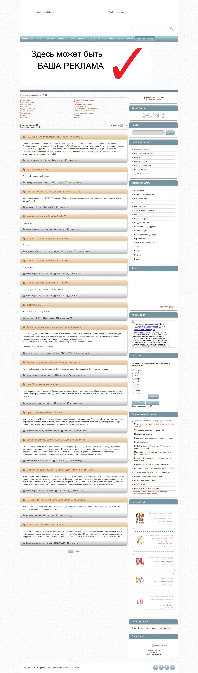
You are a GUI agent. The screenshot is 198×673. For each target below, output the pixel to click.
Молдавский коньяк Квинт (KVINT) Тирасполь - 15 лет (53, 191)
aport (137, 381)
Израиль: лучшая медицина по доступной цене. (153, 438)
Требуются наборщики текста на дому (46, 524)
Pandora (45, 176)
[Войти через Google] (158, 115)
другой (137, 393)
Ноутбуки (29, 318)
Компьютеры (25, 104)
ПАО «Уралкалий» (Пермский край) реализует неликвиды (55, 137)
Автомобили (25, 100)
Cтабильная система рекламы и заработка (151, 464)
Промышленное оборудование (86, 109)
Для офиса (78, 102)
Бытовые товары (27, 102)
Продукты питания (27, 109)
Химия (23, 115)
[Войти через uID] (144, 115)
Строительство (26, 113)
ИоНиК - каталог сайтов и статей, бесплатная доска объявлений (152, 447)
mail (136, 376)
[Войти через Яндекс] (153, 115)
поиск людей (152, 493)
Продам (23, 117)
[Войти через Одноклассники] (163, 115)
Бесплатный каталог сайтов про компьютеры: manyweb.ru (153, 459)
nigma (137, 390)
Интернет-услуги (167, 562)
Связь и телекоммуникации (85, 111)
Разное (77, 115)
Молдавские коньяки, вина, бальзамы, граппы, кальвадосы (56, 500)
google (137, 379)
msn (136, 387)
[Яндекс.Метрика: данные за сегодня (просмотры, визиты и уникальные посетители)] (159, 645)
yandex (138, 373)
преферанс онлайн (139, 493)
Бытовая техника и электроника (39, 252)
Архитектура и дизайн (35, 461)
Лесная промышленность (84, 104)
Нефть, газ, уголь (81, 106)
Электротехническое (34, 160)
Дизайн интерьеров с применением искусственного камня (56, 440)
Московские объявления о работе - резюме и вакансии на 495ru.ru (152, 453)
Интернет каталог (141, 442)
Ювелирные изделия (34, 183)
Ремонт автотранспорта (35, 403)
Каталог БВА (139, 484)
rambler (138, 370)
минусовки (164, 491)
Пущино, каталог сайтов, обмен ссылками (154, 425)
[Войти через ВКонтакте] (148, 115)
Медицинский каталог (143, 434)
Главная (23, 95)
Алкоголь (29, 207)
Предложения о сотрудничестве (39, 431)
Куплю (76, 117)
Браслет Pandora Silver (38, 169)
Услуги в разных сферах (84, 113)
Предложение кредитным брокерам (44, 412)
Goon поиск (136, 491)
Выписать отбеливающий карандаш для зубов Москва (54, 362)
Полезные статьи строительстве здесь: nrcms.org (154, 468)
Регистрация (150, 100)
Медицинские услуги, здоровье (38, 353)
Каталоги (170, 605)
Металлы (24, 106)
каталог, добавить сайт (150, 491)
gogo (137, 384)
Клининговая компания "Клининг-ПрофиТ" (48, 238)
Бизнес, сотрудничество (84, 100)
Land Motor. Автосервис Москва (42, 384)
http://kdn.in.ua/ (34, 305)
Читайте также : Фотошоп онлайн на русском (152, 472)
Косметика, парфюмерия (36, 375)
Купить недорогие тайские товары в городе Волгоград (54, 327)
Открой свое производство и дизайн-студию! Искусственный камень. (61, 470)
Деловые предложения (35, 229)
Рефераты (169, 521)
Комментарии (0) (74, 160)
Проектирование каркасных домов (148, 476)
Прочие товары (26, 111)
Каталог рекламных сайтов (145, 480)
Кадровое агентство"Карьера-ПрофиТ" (46, 216)
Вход (159, 100)
